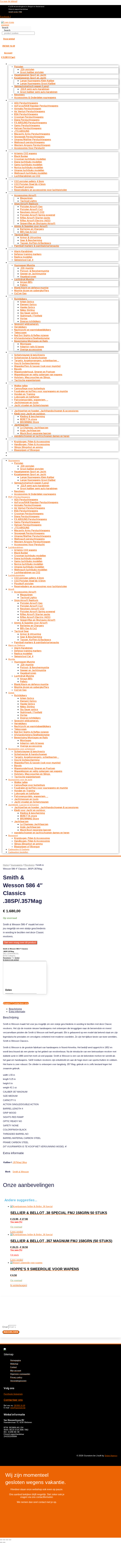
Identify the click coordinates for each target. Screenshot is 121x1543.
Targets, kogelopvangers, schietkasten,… (36, 360)
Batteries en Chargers (32, 229)
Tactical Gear (21, 234)
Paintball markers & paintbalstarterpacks (36, 246)
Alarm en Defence (16, 248)
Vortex (23, 318)
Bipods (18, 369)
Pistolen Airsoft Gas (31, 206)
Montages (25, 343)
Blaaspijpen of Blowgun (27, 450)
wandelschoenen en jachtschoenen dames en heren (41, 436)
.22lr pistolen (27, 69)
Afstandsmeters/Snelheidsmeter (32, 338)
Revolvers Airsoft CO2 (32, 212)
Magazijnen (26, 198)
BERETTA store (28, 419)
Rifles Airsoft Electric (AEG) (35, 220)
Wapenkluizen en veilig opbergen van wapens (38, 374)
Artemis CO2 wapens (25, 153)
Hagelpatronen (28, 276)
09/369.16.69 (8, 46)
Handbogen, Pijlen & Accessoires (32, 444)
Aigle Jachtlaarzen (30, 430)
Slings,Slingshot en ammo (28, 447)
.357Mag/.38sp (20, 1162)
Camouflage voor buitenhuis (29, 388)
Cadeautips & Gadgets (18, 453)
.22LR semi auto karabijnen (34, 89)
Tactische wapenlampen (27, 380)
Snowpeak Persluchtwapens (29, 136)
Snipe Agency (111, 1455)
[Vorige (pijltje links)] (1, 1542)
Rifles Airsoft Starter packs (35, 217)
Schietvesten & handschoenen (30, 357)
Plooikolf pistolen (23, 187)
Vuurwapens (14, 64)
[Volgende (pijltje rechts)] (4, 1542)
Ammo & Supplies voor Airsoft (31, 226)
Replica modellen (23, 257)
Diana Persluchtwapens (27, 119)
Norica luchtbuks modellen (28, 167)
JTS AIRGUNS (21, 131)
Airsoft (11, 192)
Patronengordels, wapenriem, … (31, 399)
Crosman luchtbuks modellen (30, 159)
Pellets (23, 285)
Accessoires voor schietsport (21, 352)
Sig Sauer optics (29, 313)
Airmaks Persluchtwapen (27, 108)
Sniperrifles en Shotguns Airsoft (37, 223)
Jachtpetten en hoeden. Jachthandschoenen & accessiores (46, 410)
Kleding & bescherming (32, 416)
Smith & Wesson (21, 1171)
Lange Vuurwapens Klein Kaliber (37, 80)
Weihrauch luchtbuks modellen (30, 173)
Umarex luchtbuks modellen (29, 170)
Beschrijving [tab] (15, 1009)
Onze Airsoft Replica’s (26, 203)
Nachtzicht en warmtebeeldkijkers (32, 329)
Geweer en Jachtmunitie (33, 273)
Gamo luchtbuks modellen (28, 164)
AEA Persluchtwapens (26, 103)
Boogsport (13, 439)
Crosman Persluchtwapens (29, 117)
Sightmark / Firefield (31, 315)
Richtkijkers (20, 298)
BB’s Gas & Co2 (28, 231)
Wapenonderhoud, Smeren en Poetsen (34, 371)
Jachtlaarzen (21, 425)
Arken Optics (27, 301)
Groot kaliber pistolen (32, 72)
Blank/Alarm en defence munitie (31, 287)
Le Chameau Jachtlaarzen (34, 427)
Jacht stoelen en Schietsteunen (31, 405)
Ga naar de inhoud (8, 1)
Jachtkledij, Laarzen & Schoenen (23, 408)
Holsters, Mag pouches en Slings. (32, 377)
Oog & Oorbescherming (27, 363)
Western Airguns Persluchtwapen (32, 145)
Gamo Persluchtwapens (27, 125)
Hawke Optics (27, 307)
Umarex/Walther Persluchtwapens (32, 139)
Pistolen (18, 66)
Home (6, 865)
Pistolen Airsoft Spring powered (37, 215)
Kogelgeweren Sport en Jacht (30, 77)
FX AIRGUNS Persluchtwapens (30, 122)
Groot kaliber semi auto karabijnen (38, 92)
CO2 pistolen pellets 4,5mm (29, 181)
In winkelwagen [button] (18, 1285)
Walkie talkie (21, 385)
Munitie (11, 262)
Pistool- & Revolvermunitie (34, 271)
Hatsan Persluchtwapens (27, 128)
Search (5, 27)
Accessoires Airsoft (25, 195)
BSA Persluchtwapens (26, 114)
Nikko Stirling (27, 310)
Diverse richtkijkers (30, 321)
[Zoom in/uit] (1, 1539)
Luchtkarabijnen (15, 151)
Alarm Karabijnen (23, 251)
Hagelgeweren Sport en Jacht (30, 75)
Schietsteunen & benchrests (29, 355)
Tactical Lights (28, 201)
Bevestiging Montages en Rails (31, 341)
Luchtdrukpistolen (16, 179)
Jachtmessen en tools (26, 402)
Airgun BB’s (26, 282)
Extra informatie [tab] (17, 1011)
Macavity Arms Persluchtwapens (32, 134)
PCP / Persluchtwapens (19, 100)
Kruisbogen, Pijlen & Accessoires (32, 441)
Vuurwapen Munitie (24, 265)
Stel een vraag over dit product (20, 942)
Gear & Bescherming (31, 240)
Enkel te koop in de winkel (11, 959)
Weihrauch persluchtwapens (29, 142)
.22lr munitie (26, 268)
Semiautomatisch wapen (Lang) (31, 86)
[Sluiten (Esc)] (10, 1539)
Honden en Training (24, 394)
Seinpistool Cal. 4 (23, 259)
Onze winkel (9, 39)
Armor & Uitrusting (30, 237)
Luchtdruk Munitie (24, 279)
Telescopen (20, 332)
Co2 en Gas (20, 293)
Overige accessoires (31, 349)
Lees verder (16, 1232)
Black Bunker (21, 156)
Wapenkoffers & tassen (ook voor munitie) (37, 366)
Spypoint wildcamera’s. (26, 324)
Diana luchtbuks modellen (28, 161)
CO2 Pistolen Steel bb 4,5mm (30, 184)
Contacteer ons (13, 1399)
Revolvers (19, 94)
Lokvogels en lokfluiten (26, 397)
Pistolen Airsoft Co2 (31, 209)
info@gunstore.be (17, 1408)
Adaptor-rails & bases (32, 346)
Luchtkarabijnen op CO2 (27, 176)
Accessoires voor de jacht (20, 383)
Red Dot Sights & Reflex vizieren (31, 335)
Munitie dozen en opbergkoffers (31, 290)
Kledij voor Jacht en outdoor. (30, 413)
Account (8, 53)
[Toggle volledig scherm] (4, 1539)
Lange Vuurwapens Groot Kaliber (38, 83)
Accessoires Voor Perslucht (29, 148)
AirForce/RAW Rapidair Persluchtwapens (36, 105)
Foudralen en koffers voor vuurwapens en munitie (41, 391)
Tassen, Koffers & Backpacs (35, 243)
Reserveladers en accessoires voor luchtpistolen (40, 189)
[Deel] (7, 1539)
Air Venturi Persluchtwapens (29, 111)
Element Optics (28, 304)
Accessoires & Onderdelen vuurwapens (35, 97)
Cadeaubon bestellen (18, 455)
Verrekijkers (20, 327)
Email (5, 1327)
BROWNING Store (29, 422)
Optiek (11, 296)
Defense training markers (27, 254)
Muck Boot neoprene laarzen (35, 433)
